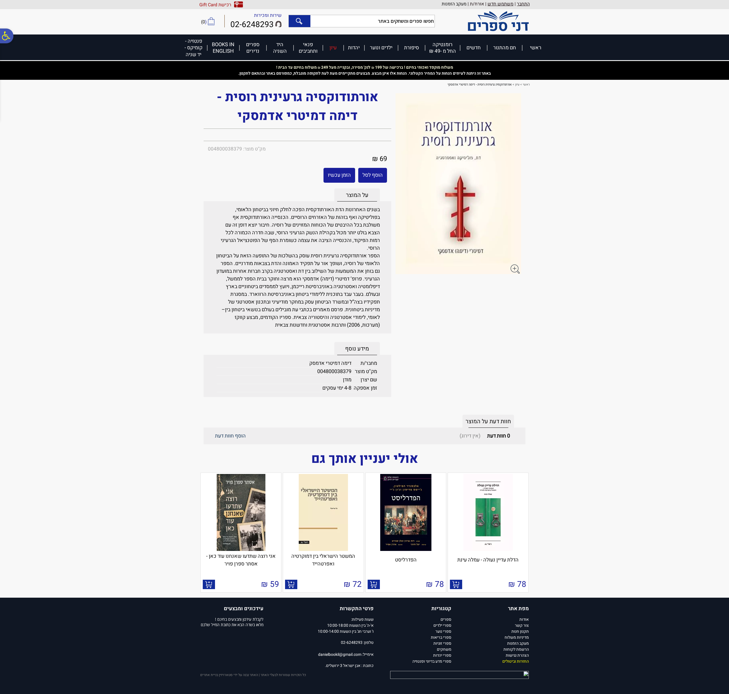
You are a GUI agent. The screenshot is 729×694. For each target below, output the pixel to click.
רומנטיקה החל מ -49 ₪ (442, 48)
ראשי (535, 47)
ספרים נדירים (252, 48)
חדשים (473, 47)
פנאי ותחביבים (308, 48)
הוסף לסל (373, 175)
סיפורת (411, 47)
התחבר (523, 4)
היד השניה (280, 48)
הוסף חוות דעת (230, 436)
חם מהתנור (504, 47)
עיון (333, 47)
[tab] (357, 195)
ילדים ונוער (381, 47)
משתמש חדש (500, 4)
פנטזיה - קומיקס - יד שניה (193, 47)
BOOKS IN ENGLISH (223, 48)
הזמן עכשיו (339, 175)
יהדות (354, 47)
